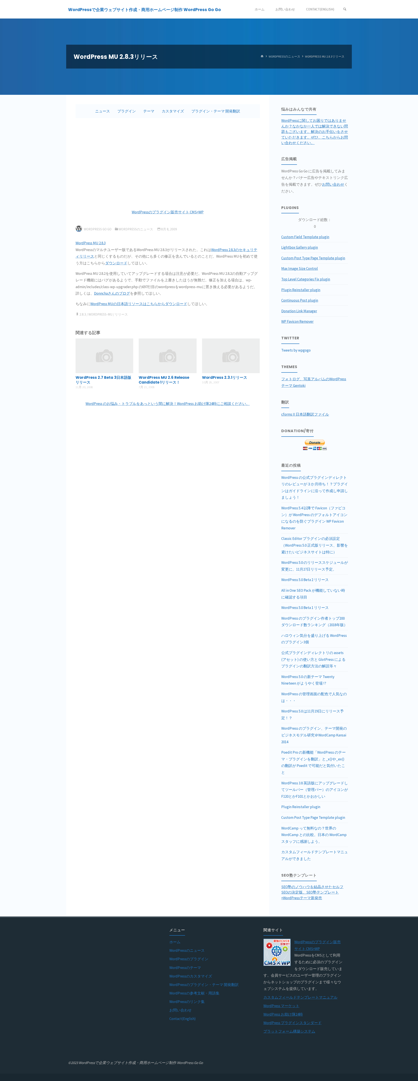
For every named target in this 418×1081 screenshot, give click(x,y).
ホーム (174, 942)
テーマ (148, 111)
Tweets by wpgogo (296, 350)
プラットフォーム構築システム (289, 1031)
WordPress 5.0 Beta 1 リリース (305, 607)
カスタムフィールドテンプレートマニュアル (300, 997)
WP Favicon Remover (297, 321)
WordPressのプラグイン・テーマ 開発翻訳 (204, 984)
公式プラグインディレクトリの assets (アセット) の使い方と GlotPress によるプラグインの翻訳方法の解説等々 (313, 659)
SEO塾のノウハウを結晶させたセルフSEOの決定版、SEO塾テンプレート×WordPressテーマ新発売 (312, 892)
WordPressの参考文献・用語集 (194, 993)
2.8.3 (82, 314)
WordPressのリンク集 (187, 1001)
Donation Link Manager (299, 311)
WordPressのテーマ (185, 967)
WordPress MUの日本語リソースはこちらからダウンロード (138, 303)
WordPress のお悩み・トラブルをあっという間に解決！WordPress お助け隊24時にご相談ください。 (168, 403)
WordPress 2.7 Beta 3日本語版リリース (103, 380)
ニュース (102, 111)
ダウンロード (116, 263)
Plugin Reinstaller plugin (300, 289)
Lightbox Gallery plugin (299, 247)
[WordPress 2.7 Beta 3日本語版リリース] (104, 355)
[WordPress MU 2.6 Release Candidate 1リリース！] (167, 355)
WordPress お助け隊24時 (283, 1014)
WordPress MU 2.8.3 (91, 243)
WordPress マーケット (281, 1005)
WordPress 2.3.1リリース (224, 377)
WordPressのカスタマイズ (190, 976)
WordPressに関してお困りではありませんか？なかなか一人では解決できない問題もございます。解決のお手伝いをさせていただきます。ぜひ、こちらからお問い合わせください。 (314, 131)
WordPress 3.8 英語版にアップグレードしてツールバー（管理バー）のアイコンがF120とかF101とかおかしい (314, 790)
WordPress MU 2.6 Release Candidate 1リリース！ (164, 380)
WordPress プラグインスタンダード (292, 1022)
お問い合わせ (333, 184)
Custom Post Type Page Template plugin (313, 258)
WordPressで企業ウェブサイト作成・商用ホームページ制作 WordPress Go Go (144, 9)
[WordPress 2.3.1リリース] (231, 355)
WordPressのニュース (284, 56)
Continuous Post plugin (299, 300)
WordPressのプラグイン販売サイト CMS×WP (168, 212)
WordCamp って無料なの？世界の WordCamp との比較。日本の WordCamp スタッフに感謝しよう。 (314, 835)
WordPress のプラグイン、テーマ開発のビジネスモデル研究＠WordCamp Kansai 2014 (314, 735)
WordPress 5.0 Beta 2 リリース (305, 579)
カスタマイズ (173, 111)
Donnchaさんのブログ (112, 293)
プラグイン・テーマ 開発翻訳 (215, 111)
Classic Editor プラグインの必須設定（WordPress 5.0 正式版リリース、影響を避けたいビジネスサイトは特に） (314, 545)
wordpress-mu (100, 314)
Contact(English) (182, 1018)
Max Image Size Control (299, 268)
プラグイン (126, 111)
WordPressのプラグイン (188, 959)
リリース (121, 314)
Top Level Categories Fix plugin (305, 279)
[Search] (345, 9)
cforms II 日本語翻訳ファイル (305, 414)
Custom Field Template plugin (305, 237)
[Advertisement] (168, 163)
